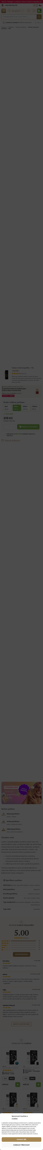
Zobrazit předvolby (21, 1145)
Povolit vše (21, 1139)
